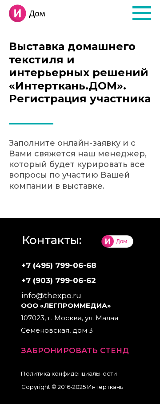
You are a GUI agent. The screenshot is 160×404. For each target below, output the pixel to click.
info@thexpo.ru (51, 295)
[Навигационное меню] (141, 13)
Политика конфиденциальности (69, 373)
